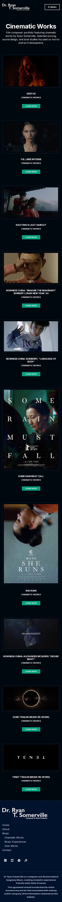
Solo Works (11, 845)
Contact (6, 850)
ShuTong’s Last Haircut (31, 225)
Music (5, 833)
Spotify (19, 860)
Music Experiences (15, 841)
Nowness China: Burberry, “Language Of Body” (31, 360)
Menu (53, 7)
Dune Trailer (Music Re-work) (31, 717)
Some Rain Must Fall (31, 476)
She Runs (31, 590)
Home (5, 825)
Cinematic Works (31, 97)
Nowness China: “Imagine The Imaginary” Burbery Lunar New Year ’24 (31, 292)
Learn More (31, 106)
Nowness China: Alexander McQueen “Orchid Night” (31, 658)
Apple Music (26, 860)
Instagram (5, 860)
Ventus (31, 93)
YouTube (12, 860)
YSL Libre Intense (31, 159)
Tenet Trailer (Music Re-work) (31, 777)
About (5, 829)
